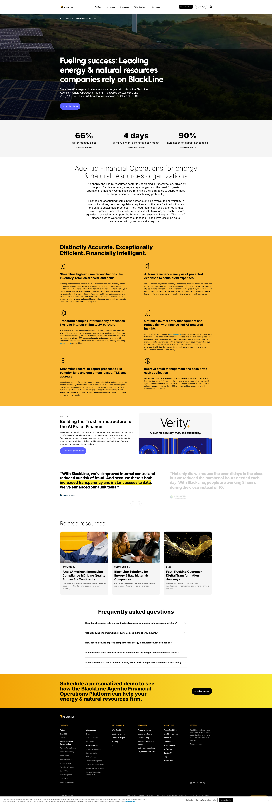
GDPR (192, 795)
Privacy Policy (160, 795)
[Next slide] (139, 503)
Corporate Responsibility (146, 795)
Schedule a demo (186, 7)
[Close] (268, 800)
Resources (156, 7)
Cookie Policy (183, 795)
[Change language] (210, 7)
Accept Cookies (226, 800)
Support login (200, 7)
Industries (111, 7)
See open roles (196, 744)
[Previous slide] (132, 503)
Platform (98, 7)
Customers (124, 7)
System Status (131, 795)
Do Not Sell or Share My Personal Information (201, 800)
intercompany (65, 343)
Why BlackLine (140, 7)
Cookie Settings (172, 795)
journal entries (175, 334)
